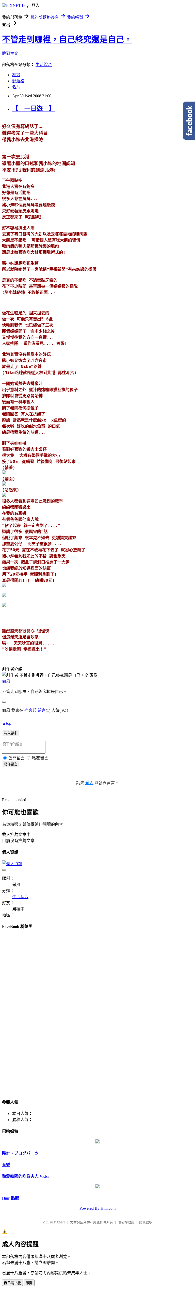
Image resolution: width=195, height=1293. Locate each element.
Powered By (90, 1208)
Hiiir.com (108, 1208)
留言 (42, 710)
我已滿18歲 (12, 1283)
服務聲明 (145, 1222)
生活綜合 (44, 64)
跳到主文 (10, 53)
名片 (16, 87)
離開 (29, 1283)
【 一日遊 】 (33, 108)
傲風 (6, 681)
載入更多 (10, 733)
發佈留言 (10, 764)
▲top (6, 723)
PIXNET (59, 1222)
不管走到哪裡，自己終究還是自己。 (67, 39)
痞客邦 (30, 710)
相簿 (16, 75)
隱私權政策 (126, 1222)
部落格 (18, 81)
